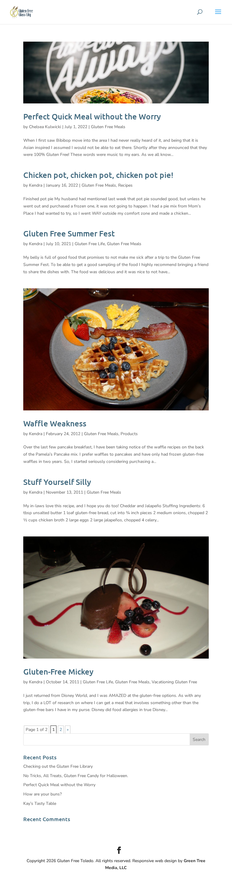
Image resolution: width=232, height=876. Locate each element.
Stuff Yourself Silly (57, 482)
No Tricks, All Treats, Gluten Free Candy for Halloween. (75, 776)
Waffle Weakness (54, 423)
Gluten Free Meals (108, 127)
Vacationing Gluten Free (174, 682)
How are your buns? (42, 794)
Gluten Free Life (90, 244)
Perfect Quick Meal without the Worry (92, 116)
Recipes (125, 185)
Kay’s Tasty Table (39, 803)
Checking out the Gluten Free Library (58, 766)
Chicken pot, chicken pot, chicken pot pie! (98, 175)
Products (129, 434)
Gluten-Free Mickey (58, 671)
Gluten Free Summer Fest (69, 233)
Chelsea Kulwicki (45, 127)
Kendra (35, 185)
